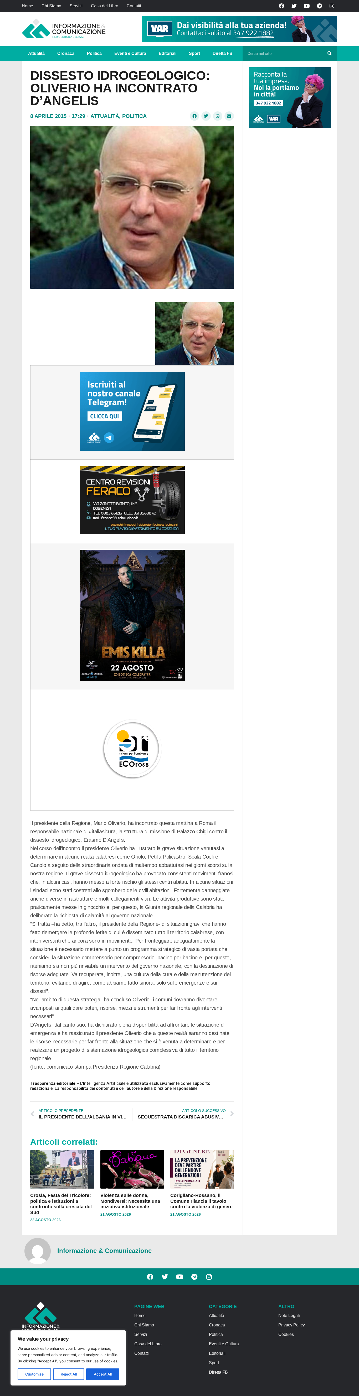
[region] (68, 1357)
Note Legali (289, 1315)
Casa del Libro (104, 6)
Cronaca (65, 53)
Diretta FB (223, 53)
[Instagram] (332, 6)
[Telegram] (319, 6)
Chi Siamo (51, 6)
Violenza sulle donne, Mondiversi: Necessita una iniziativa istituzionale (130, 1201)
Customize (34, 1374)
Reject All (69, 1374)
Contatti (134, 6)
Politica (94, 53)
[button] (194, 116)
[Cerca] (329, 53)
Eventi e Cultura (130, 53)
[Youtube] (306, 6)
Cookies (286, 1334)
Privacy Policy (291, 1325)
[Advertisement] (288, 213)
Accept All (103, 1374)
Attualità (36, 53)
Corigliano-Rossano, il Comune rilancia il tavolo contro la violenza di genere (201, 1201)
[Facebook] (281, 6)
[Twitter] (294, 6)
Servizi (76, 6)
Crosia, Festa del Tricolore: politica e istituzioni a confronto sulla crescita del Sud (61, 1204)
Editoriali (167, 53)
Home (27, 6)
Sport (194, 53)
